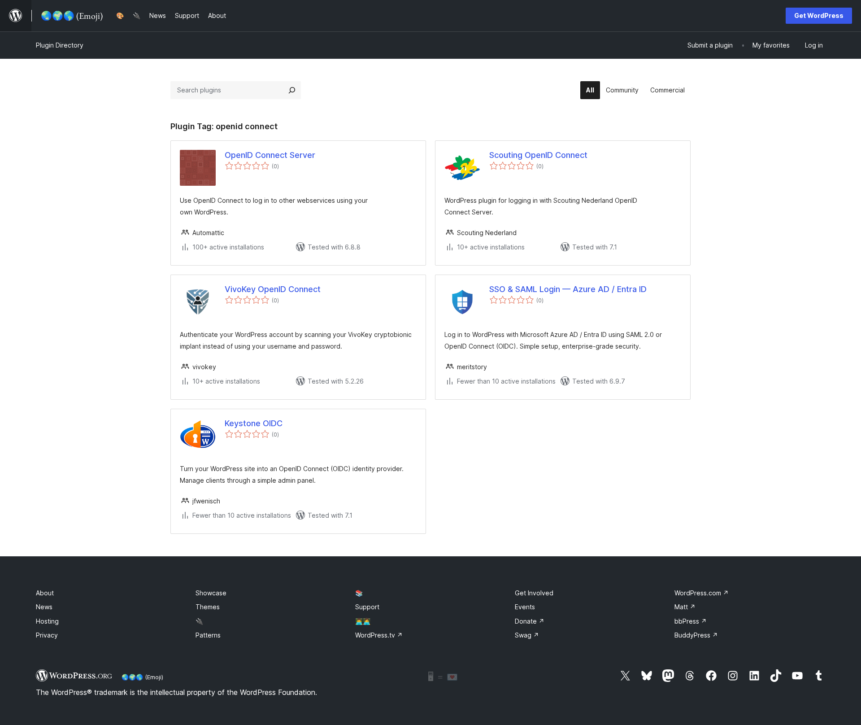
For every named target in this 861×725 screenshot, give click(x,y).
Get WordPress (819, 15)
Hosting (47, 621)
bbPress (690, 621)
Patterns (208, 635)
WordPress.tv (379, 635)
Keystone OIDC (254, 423)
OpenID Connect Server (270, 155)
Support (367, 607)
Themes (208, 607)
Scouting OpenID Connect (538, 155)
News (44, 607)
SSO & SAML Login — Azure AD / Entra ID (568, 289)
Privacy (47, 635)
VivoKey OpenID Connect (273, 289)
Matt (685, 607)
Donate (529, 621)
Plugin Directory (59, 45)
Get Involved (534, 593)
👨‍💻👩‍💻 (362, 621)
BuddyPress (696, 635)
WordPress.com (701, 593)
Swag (527, 635)
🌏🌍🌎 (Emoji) (142, 677)
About (45, 593)
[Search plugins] (292, 90)
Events (525, 607)
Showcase (211, 593)
